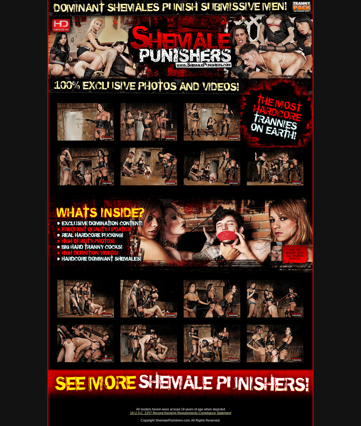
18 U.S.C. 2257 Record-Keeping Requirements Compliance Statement (180, 413)
